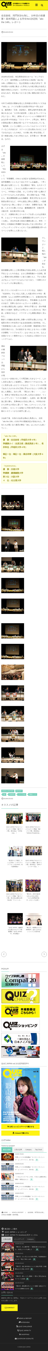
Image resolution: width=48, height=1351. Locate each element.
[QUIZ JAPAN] (15, 4)
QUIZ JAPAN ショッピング (15, 1232)
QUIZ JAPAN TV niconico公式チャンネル (21, 1235)
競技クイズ (32, 794)
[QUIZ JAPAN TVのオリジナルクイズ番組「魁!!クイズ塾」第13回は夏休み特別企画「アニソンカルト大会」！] (14, 891)
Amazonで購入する (22, 1133)
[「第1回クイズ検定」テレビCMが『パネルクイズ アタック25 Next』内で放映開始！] (15, 855)
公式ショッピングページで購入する (21, 1127)
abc (4, 794)
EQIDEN (12, 794)
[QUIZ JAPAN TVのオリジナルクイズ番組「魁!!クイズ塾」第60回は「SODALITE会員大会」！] (33, 820)
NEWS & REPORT (8, 791)
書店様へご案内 (10, 1229)
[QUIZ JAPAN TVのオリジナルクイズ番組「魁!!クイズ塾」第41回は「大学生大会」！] (14, 823)
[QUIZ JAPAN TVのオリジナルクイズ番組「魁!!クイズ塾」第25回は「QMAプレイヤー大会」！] (33, 854)
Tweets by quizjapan (8, 1146)
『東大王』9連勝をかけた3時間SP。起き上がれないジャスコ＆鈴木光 (33, 929)
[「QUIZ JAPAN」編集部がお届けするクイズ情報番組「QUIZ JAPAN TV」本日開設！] (15, 924)
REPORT (19, 791)
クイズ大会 (21, 794)
